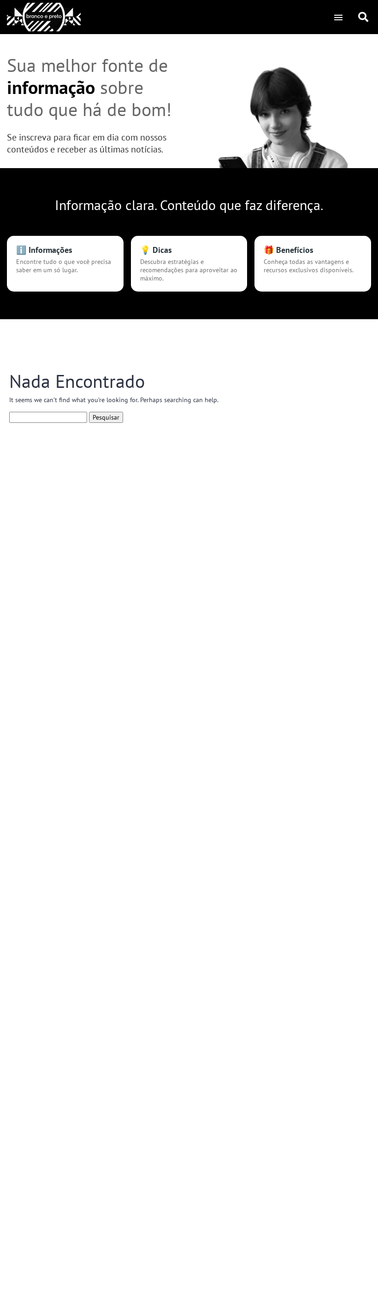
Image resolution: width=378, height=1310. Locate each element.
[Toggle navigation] (338, 17)
